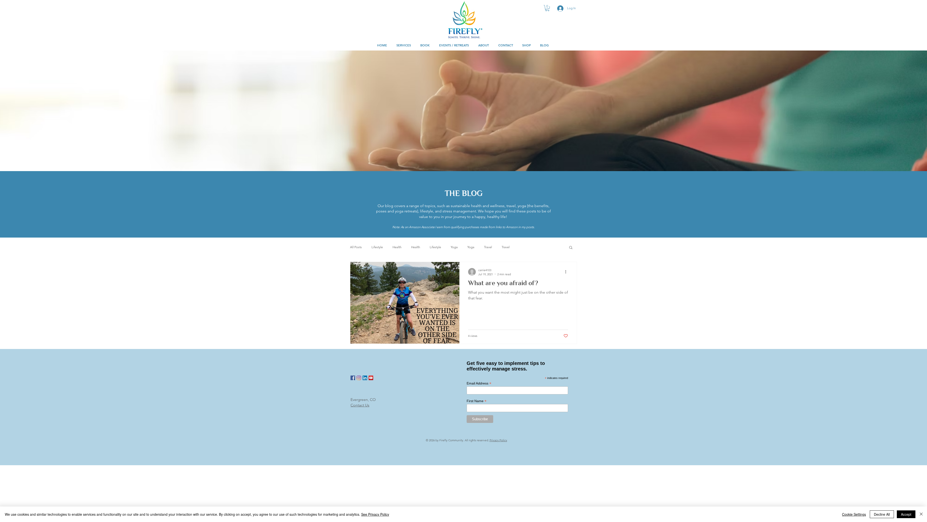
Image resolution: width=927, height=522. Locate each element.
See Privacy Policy (375, 514)
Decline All (882, 514)
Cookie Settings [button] (854, 514)
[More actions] (567, 272)
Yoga (454, 247)
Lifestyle (377, 247)
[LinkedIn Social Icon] (365, 378)
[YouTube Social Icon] (371, 378)
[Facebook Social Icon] (353, 378)
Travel (488, 247)
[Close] (921, 514)
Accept (906, 514)
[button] (547, 8)
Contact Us (360, 405)
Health (397, 247)
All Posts (356, 247)
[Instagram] (359, 378)
